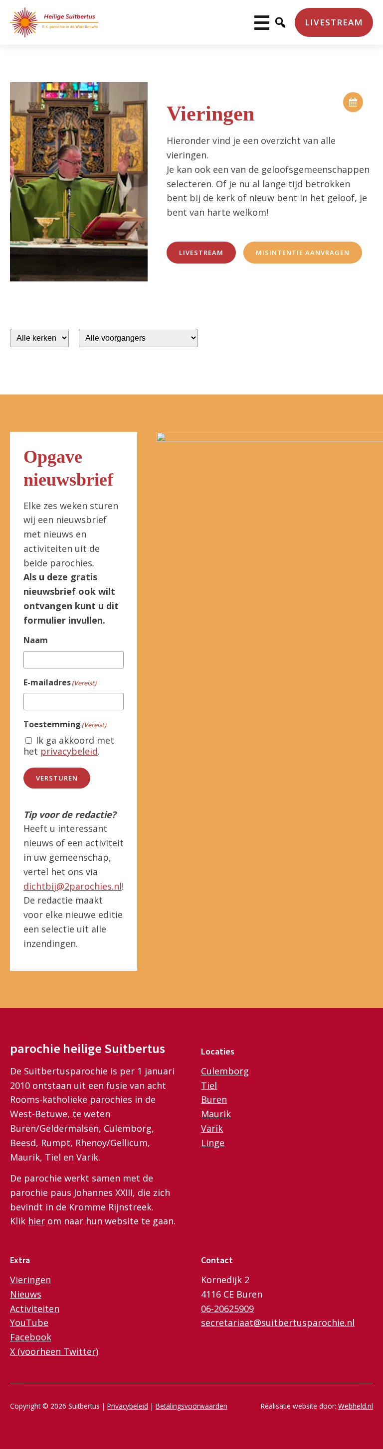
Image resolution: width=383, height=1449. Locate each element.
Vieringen (30, 1280)
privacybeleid (69, 751)
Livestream (334, 22)
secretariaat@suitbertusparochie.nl (278, 1322)
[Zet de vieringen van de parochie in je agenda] (353, 102)
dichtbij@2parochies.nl (72, 886)
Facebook (30, 1337)
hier (36, 1221)
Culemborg (225, 1071)
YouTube (29, 1322)
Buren (214, 1099)
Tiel (209, 1085)
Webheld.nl (355, 1406)
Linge (212, 1143)
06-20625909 (227, 1309)
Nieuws (25, 1294)
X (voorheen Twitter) (54, 1351)
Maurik (216, 1114)
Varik (212, 1128)
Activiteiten (34, 1309)
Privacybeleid (127, 1406)
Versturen (57, 778)
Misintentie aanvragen (303, 252)
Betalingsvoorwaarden (191, 1406)
